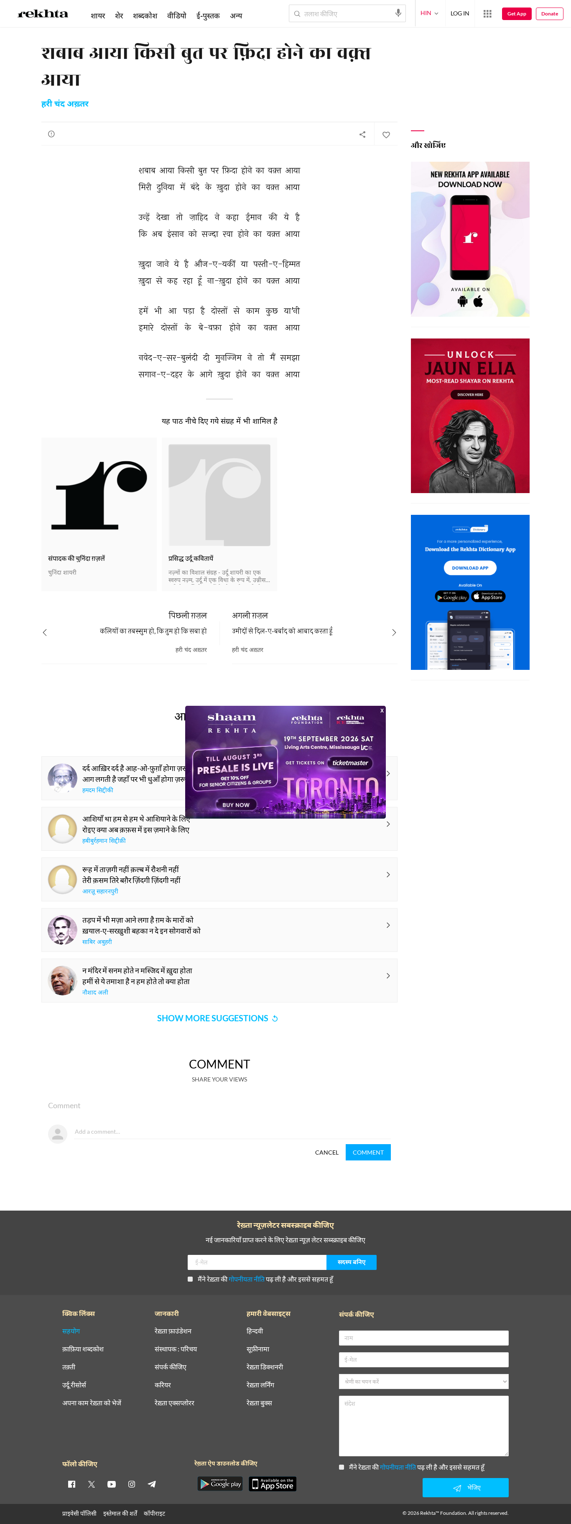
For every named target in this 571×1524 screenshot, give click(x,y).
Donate (549, 13)
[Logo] (43, 15)
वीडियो (176, 15)
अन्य (236, 15)
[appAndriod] (220, 1483)
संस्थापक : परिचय (176, 1349)
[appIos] (272, 1483)
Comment (368, 1152)
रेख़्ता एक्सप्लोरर (174, 1403)
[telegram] (151, 1484)
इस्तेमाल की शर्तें (120, 1513)
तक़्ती (68, 1367)
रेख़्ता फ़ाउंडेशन (173, 1331)
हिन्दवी (255, 1331)
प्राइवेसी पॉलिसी (79, 1513)
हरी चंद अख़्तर (65, 104)
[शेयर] (362, 134)
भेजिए (474, 1487)
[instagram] (131, 1484)
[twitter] (91, 1484)
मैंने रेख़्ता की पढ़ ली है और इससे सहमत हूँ (265, 1279)
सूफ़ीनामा (258, 1349)
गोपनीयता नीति (247, 1279)
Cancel (327, 1152)
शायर (98, 15)
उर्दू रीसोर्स (74, 1385)
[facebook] (71, 1484)
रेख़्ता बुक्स (259, 1403)
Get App (516, 13)
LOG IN (460, 13)
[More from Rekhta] (487, 14)
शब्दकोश (145, 15)
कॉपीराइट (154, 1513)
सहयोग (71, 1331)
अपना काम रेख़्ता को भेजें (91, 1403)
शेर (119, 15)
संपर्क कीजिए (170, 1367)
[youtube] (111, 1484)
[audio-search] (398, 13)
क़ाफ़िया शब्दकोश (83, 1349)
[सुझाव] (51, 133)
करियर (163, 1385)
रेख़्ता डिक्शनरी (265, 1367)
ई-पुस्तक (208, 15)
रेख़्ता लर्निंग (260, 1385)
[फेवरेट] (386, 134)
